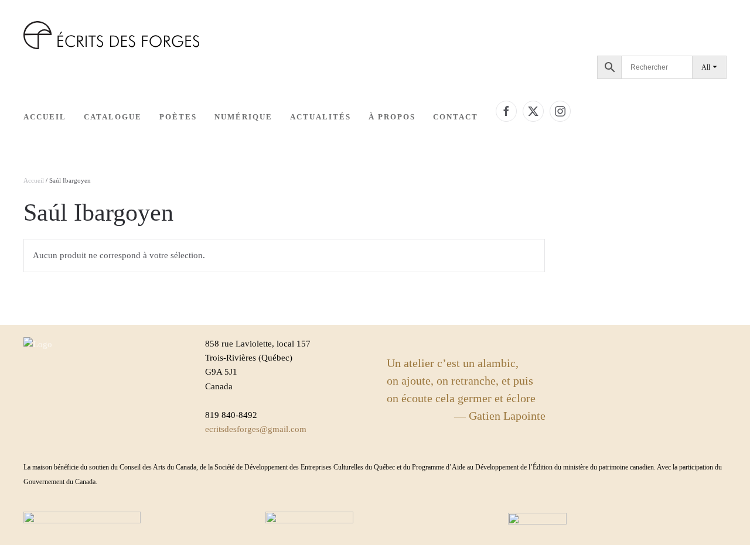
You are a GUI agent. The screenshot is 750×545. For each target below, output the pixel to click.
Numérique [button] (243, 116)
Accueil (44, 116)
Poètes (178, 116)
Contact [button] (455, 116)
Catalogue (113, 116)
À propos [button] (392, 116)
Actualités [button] (320, 116)
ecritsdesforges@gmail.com (255, 429)
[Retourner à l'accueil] (111, 35)
